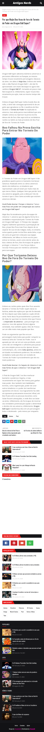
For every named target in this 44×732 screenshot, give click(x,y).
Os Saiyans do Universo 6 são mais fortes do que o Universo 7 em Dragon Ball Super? (22, 367)
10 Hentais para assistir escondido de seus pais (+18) (25, 584)
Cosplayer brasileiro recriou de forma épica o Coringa (25, 593)
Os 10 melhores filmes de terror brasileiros (24, 705)
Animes (11, 416)
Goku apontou (27, 350)
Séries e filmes (31, 612)
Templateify (18, 729)
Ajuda (28, 725)
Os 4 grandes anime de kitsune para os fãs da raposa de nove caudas (25, 640)
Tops (4, 615)
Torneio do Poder (17, 109)
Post (13, 9)
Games (38, 608)
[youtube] (22, 543)
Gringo (5, 612)
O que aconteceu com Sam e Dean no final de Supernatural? (25, 448)
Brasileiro (13, 608)
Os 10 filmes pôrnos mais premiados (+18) (24, 555)
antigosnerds (8, 27)
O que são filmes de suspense (20, 714)
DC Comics (30, 608)
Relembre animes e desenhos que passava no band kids (26, 649)
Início (16, 725)
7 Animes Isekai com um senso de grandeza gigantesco (24, 673)
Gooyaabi (32, 729)
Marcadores (7, 602)
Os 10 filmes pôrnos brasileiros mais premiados (25, 565)
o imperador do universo (13, 321)
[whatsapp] (30, 543)
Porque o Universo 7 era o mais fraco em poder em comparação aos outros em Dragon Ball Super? (21, 206)
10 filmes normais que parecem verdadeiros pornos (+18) (26, 575)
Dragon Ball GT (15, 89)
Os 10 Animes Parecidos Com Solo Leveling (24, 456)
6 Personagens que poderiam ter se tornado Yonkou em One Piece (24, 682)
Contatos (22, 725)
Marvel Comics (14, 612)
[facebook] (6, 543)
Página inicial (6, 9)
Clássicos (21, 608)
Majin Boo (22, 81)
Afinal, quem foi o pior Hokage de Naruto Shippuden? (23, 466)
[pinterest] (14, 543)
